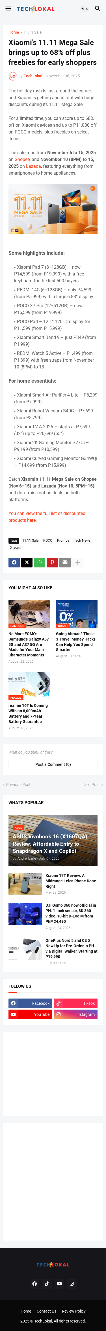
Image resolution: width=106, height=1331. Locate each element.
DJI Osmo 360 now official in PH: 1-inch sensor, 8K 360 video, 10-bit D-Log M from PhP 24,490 (71, 913)
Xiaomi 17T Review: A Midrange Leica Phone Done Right (71, 881)
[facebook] (34, 1284)
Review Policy (74, 1311)
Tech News (82, 540)
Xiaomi (15, 548)
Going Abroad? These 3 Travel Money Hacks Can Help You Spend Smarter (76, 641)
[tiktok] (47, 1284)
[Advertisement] (50, 1073)
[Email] (65, 562)
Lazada (33, 166)
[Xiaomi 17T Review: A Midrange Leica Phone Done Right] (25, 884)
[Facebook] (14, 562)
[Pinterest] (52, 562)
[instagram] (72, 1284)
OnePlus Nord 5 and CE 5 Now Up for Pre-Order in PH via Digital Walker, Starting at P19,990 (72, 948)
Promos (63, 540)
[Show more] (77, 562)
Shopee (22, 159)
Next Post (91, 784)
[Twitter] (27, 562)
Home (13, 32)
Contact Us (46, 1311)
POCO (47, 540)
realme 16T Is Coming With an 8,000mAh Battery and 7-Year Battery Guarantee (28, 713)
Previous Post (18, 784)
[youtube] (59, 1284)
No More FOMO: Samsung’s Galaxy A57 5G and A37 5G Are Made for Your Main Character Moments (28, 644)
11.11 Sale (32, 32)
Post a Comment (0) (53, 764)
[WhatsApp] (39, 562)
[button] (8, 9)
